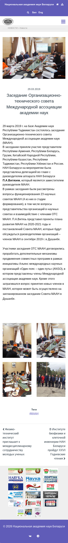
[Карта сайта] (62, 4)
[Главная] (57, 4)
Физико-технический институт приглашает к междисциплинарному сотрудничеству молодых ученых (17, 442)
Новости (23, 28)
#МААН (34, 413)
